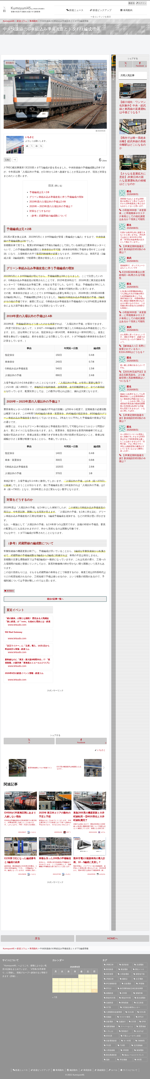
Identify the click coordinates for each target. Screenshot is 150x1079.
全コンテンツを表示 (101, 17)
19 (62, 987)
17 (94, 983)
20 (68, 987)
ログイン (142, 3)
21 (75, 987)
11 (55, 983)
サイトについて (129, 1070)
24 (94, 987)
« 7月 (54, 997)
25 (55, 990)
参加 (133, 3)
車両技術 (87, 1070)
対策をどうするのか (40, 211)
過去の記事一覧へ (55, 599)
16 (88, 983)
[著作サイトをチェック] (27, 146)
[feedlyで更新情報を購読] (36, 146)
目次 (51, 185)
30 (88, 990)
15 (81, 983)
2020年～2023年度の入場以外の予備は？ (51, 206)
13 (68, 983)
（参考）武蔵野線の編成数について (48, 215)
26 (62, 990)
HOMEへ (112, 938)
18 (55, 987)
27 (68, 990)
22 (81, 987)
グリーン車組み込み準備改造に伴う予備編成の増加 (56, 197)
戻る (37, 938)
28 (75, 990)
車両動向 (10, 591)
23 (88, 987)
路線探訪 (101, 1070)
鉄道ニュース (21, 1070)
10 (94, 980)
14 (75, 983)
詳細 (13, 976)
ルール (114, 1070)
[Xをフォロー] (32, 146)
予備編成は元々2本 (39, 192)
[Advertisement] (75, 44)
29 (81, 990)
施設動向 (73, 1070)
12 (62, 983)
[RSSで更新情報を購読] (41, 146)
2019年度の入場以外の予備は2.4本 (47, 201)
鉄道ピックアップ (41, 1070)
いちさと (29, 137)
